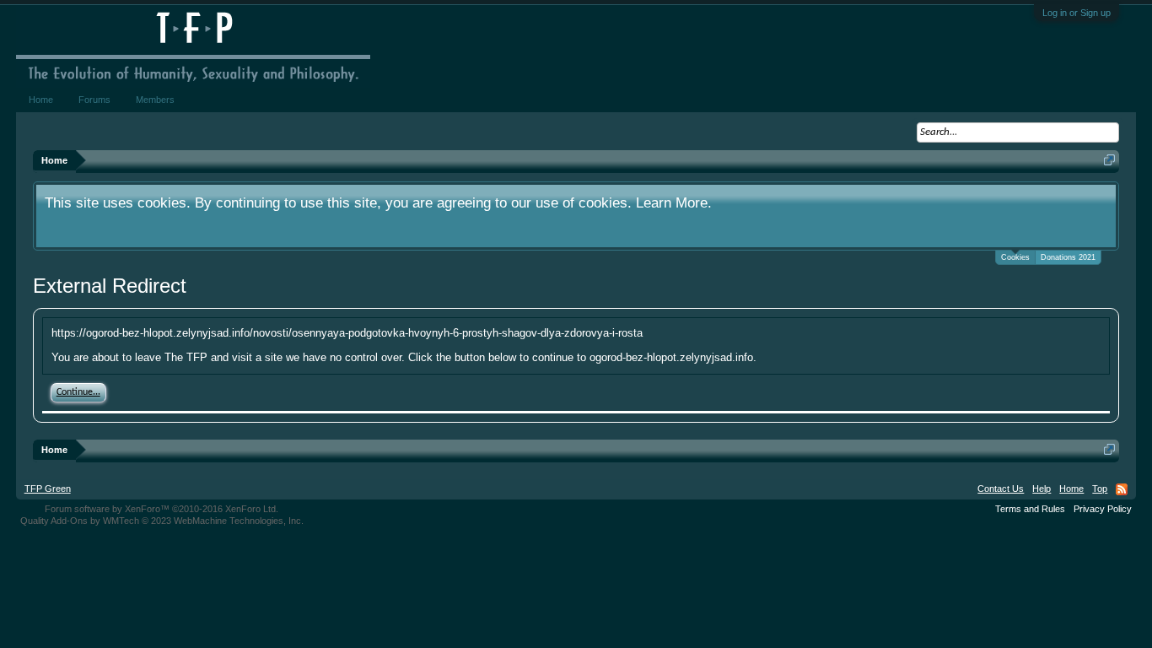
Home (41, 99)
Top (1099, 488)
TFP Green (47, 488)
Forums (94, 99)
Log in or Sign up (1076, 13)
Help (1041, 488)
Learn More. (674, 202)
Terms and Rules (1030, 509)
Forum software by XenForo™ (161, 509)
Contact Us (1000, 488)
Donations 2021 (1068, 257)
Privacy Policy (1103, 509)
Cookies (1015, 257)
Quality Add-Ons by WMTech (162, 521)
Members (155, 99)
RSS (1122, 489)
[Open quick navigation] (1109, 159)
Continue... (78, 392)
